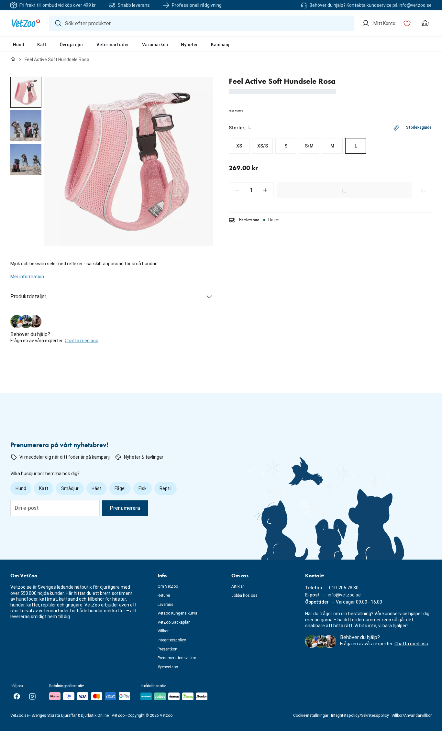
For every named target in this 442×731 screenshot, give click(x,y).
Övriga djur (71, 44)
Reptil (165, 488)
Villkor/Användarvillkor (412, 715)
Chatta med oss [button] (81, 340)
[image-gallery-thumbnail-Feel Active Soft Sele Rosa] (26, 92)
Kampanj (220, 44)
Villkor (163, 631)
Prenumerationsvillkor (177, 658)
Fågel (120, 488)
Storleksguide (419, 127)
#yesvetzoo (168, 667)
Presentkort (168, 649)
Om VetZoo (168, 586)
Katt (42, 44)
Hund (18, 44)
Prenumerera (125, 508)
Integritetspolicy (172, 640)
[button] (237, 190)
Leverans (165, 604)
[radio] (239, 146)
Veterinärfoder (112, 44)
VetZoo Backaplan (174, 622)
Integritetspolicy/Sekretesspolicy (360, 715)
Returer (164, 595)
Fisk (142, 488)
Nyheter (189, 44)
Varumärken (155, 44)
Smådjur (70, 488)
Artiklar (237, 586)
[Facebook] (16, 696)
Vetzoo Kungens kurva (177, 613)
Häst (97, 488)
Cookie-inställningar (310, 715)
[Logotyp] (25, 23)
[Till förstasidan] (13, 59)
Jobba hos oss (244, 595)
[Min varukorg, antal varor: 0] (425, 23)
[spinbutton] (251, 190)
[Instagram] (32, 696)
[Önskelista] (407, 23)
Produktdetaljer (28, 296)
